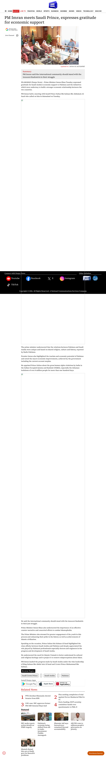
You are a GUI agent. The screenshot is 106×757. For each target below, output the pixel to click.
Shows (71, 11)
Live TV (23, 11)
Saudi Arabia (50, 675)
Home (10, 11)
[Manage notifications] (4, 753)
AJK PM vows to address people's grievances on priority (77, 726)
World (39, 11)
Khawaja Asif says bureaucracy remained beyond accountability (61, 726)
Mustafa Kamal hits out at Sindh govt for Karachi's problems (28, 752)
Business (54, 11)
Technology (88, 11)
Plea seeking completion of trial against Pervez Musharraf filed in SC (71, 697)
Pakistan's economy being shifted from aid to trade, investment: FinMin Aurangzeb (44, 729)
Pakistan (31, 11)
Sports (46, 11)
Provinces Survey (96, 753)
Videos (78, 11)
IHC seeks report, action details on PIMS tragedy (28, 725)
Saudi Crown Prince (30, 675)
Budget (16, 11)
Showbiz (63, 11)
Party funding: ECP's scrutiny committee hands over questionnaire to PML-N (69, 704)
